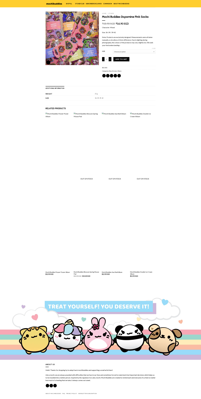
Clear (153, 48)
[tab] (55, 88)
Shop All (69, 4)
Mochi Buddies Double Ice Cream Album (141, 273)
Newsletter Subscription (87, 393)
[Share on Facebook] (104, 75)
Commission (107, 4)
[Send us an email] (55, 385)
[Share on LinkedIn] (119, 75)
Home (104, 13)
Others (111, 13)
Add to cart (121, 59)
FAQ (63, 393)
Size (103, 51)
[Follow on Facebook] (47, 385)
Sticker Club (79, 4)
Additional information (55, 88)
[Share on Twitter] (108, 75)
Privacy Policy (71, 393)
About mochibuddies (121, 4)
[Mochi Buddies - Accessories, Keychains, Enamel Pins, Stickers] (54, 3)
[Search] (147, 4)
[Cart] (154, 3)
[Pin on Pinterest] (115, 75)
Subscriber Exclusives (94, 4)
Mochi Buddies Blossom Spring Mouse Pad (86, 273)
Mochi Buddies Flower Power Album (58, 272)
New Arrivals (113, 71)
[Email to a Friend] (111, 75)
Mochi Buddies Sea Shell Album (112, 272)
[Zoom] (48, 62)
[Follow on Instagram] (51, 385)
